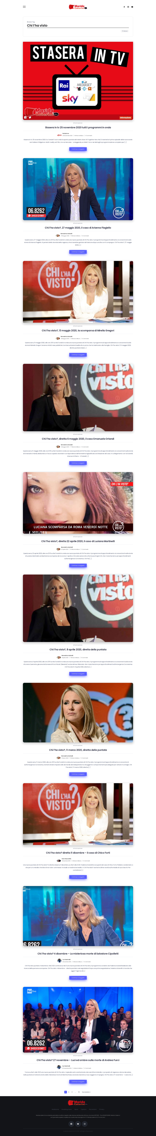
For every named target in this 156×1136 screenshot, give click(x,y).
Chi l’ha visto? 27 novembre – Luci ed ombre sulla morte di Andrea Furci (78, 1060)
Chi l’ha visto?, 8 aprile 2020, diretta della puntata (78, 649)
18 (79, 1092)
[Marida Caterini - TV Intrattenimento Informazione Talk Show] (78, 7)
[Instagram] (127, 7)
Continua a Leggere (78, 149)
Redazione (66, 133)
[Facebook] (123, 7)
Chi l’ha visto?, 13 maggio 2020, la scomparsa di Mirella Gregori (78, 330)
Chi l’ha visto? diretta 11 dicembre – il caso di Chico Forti (78, 852)
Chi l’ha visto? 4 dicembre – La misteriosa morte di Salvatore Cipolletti (78, 953)
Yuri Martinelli (66, 959)
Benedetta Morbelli (66, 234)
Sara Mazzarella (66, 859)
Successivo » (86, 1092)
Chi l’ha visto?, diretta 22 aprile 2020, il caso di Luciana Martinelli (78, 541)
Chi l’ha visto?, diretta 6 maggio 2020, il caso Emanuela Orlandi (78, 438)
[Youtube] (131, 7)
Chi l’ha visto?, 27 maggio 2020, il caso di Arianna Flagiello (78, 227)
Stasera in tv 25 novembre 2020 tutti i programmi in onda (78, 127)
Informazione (77, 123)
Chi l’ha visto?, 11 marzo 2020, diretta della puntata (78, 750)
